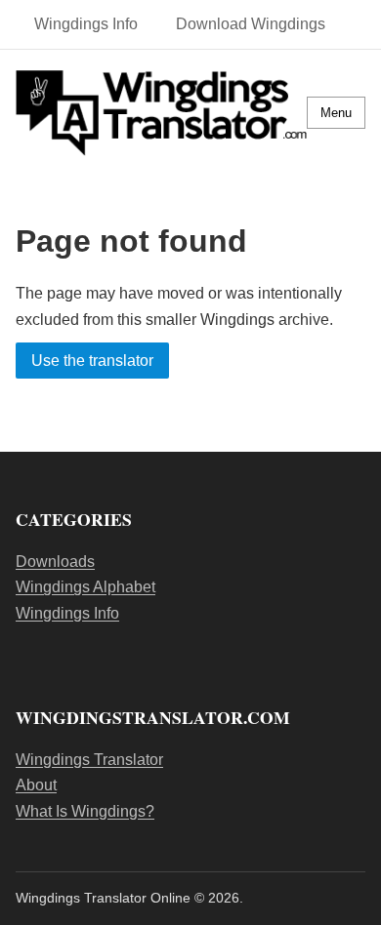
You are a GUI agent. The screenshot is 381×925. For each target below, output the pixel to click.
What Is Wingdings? (85, 811)
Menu (336, 112)
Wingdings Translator (89, 759)
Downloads (55, 561)
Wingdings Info (86, 24)
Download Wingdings (250, 24)
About (36, 785)
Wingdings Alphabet (85, 587)
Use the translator (92, 360)
